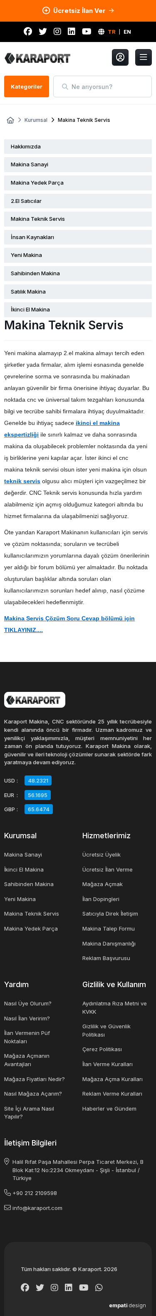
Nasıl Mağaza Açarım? (33, 1093)
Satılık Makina (28, 291)
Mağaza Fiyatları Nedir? (34, 1079)
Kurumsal (36, 120)
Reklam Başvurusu (106, 958)
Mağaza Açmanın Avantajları (27, 1059)
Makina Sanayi (29, 164)
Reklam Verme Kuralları (112, 1093)
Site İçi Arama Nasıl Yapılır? (29, 1112)
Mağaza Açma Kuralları (112, 1079)
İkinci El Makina (30, 309)
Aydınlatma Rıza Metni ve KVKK (114, 1007)
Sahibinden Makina (35, 273)
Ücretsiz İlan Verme (107, 869)
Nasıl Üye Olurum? (28, 1003)
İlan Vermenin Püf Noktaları (27, 1037)
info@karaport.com (37, 1208)
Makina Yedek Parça (37, 182)
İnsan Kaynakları (32, 237)
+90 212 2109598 (34, 1193)
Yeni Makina (26, 255)
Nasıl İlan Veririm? (27, 1018)
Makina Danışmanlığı (109, 943)
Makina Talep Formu (108, 928)
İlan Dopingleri (100, 899)
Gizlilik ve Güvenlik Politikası (106, 1030)
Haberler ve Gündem (109, 1108)
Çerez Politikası (102, 1049)
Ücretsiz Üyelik (101, 854)
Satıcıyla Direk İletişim (110, 913)
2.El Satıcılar (26, 201)
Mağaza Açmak (102, 884)
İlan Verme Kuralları (107, 1064)
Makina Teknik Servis (38, 218)
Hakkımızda (26, 146)
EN (127, 31)
